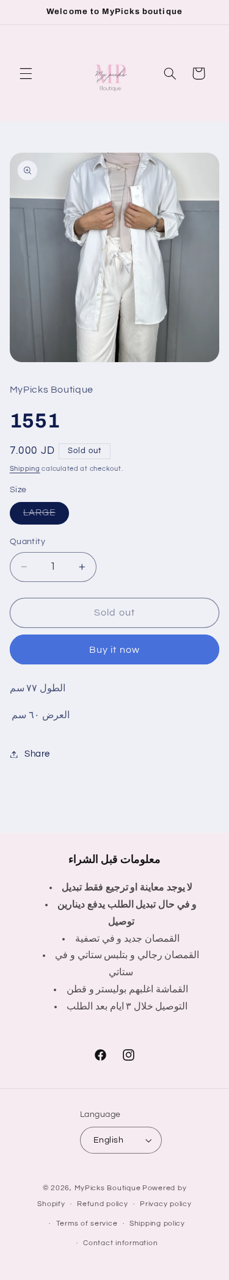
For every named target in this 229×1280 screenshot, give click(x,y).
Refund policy (102, 1204)
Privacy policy (165, 1204)
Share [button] (37, 753)
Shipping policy (157, 1223)
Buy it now (114, 650)
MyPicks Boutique (108, 1188)
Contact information (120, 1243)
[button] (26, 73)
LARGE (46, 516)
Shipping (25, 468)
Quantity (27, 541)
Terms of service (87, 1223)
